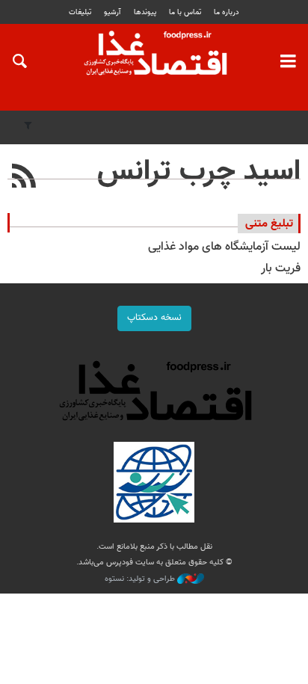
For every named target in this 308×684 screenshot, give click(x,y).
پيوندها (145, 12)
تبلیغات (80, 12)
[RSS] (24, 178)
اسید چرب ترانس (199, 172)
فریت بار (281, 268)
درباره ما (226, 12)
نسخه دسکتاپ (154, 317)
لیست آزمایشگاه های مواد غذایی (224, 247)
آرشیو (112, 12)
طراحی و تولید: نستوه (141, 579)
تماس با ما (185, 12)
